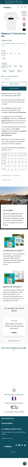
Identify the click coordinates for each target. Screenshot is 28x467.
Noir (21, 66)
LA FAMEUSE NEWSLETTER (11, 429)
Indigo (4, 71)
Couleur (4, 63)
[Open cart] (24, 463)
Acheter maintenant (14, 88)
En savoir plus (8, 418)
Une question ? (7, 180)
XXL (4, 58)
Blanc (4, 66)
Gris (15, 66)
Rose (10, 66)
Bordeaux (12, 71)
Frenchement (7, 423)
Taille (4, 50)
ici (10, 150)
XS (3, 53)
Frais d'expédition (6, 43)
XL (19, 53)
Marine (20, 71)
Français (13, 452)
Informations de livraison (10, 175)
